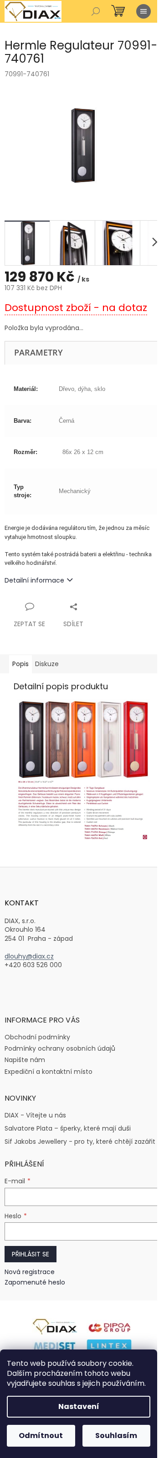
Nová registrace (30, 1272)
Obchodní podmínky (37, 1037)
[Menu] (143, 11)
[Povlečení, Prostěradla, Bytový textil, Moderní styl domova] (109, 1346)
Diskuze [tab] (47, 663)
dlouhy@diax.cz (29, 956)
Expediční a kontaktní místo (48, 1071)
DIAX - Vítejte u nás (35, 1115)
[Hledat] (96, 11)
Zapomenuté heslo (35, 1282)
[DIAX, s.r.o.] (54, 1325)
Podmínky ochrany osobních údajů (60, 1048)
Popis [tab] (20, 663)
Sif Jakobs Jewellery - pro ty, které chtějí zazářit (80, 1141)
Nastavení (78, 1406)
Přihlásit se (30, 1254)
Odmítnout (41, 1435)
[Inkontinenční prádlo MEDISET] (54, 1346)
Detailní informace (34, 580)
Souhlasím (116, 1435)
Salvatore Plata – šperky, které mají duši (68, 1128)
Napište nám (25, 1059)
